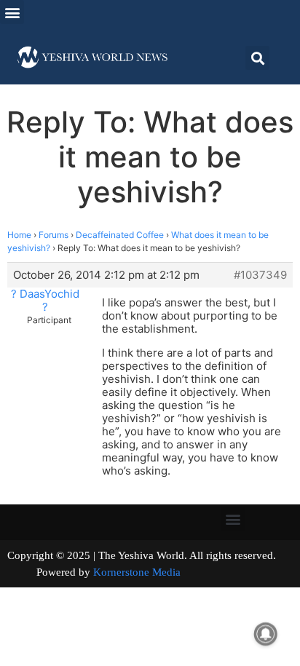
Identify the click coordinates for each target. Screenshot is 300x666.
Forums (53, 234)
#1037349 (260, 275)
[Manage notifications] (265, 634)
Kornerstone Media (137, 572)
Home (19, 234)
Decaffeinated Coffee (120, 234)
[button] (12, 12)
